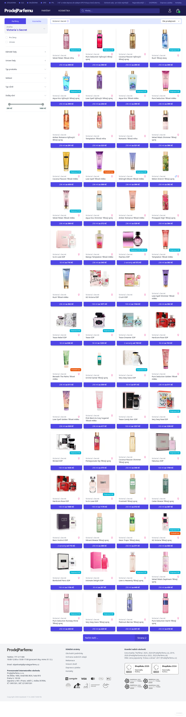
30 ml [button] (99, 587)
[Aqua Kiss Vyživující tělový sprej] (66, 81)
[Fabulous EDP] (165, 442)
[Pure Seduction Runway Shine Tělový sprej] (66, 603)
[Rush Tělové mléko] (66, 278)
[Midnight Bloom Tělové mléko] (132, 161)
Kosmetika (64, 10)
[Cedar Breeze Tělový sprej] (165, 484)
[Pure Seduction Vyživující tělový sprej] (99, 39)
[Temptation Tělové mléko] (165, 239)
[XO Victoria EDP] (99, 278)
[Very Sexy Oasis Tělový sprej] (99, 603)
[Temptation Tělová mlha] (99, 120)
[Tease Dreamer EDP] (132, 320)
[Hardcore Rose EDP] (165, 320)
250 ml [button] (66, 65)
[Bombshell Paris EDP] (66, 562)
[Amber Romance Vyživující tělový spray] (66, 120)
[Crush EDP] (132, 278)
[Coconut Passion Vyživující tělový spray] (132, 39)
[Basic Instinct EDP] (66, 523)
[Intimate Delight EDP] (99, 562)
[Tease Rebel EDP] (66, 320)
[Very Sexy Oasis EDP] (132, 359)
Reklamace (70, 660)
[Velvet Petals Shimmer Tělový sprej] (165, 120)
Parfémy (46, 10)
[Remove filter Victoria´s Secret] (68, 21)
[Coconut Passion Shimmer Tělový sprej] (132, 442)
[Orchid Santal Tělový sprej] (99, 359)
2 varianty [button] (132, 262)
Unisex (12, 42)
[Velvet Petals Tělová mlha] (66, 39)
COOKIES (179, 713)
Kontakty (178, 3)
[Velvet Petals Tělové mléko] (66, 200)
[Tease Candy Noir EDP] (132, 400)
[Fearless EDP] (132, 239)
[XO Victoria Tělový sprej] (165, 523)
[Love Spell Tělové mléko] (99, 161)
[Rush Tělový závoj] (165, 39)
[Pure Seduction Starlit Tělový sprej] (165, 603)
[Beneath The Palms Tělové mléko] (66, 359)
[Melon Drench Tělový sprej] (165, 161)
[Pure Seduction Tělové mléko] (165, 81)
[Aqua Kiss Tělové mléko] (132, 81)
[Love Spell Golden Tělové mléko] (66, 400)
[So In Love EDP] (66, 239)
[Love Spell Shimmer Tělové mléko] (165, 278)
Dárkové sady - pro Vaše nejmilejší (110, 3)
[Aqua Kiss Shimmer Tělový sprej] (99, 200)
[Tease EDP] (99, 320)
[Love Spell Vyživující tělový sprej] (99, 81)
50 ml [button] (66, 262)
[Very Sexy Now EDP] (165, 400)
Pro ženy (12, 37)
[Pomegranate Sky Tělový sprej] (99, 442)
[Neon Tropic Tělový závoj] (132, 523)
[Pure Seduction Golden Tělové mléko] (165, 359)
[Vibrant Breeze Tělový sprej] (99, 523)
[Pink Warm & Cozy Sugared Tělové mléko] (99, 400)
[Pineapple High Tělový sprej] (165, 200)
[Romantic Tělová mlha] (132, 120)
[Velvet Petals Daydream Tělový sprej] (165, 562)
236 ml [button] (133, 104)
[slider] (9, 104)
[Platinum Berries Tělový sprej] (132, 603)
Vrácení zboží (71, 664)
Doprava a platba (166, 3)
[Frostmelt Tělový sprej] (132, 484)
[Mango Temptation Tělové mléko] (99, 239)
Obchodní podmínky (74, 653)
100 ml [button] (99, 304)
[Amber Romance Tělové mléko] (132, 200)
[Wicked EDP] (66, 442)
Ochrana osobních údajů (76, 657)
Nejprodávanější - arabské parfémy (138, 3)
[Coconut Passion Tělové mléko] (66, 161)
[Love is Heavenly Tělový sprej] (132, 562)
